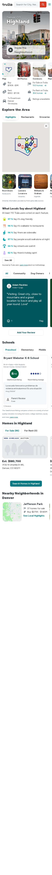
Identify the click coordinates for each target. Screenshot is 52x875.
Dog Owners (37, 273)
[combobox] (30, 4)
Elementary (27, 349)
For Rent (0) (30, 430)
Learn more (24, 265)
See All (9, 260)
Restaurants (27, 117)
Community (19, 273)
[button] (43, 4)
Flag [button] (41, 321)
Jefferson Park (33, 504)
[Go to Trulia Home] (8, 4)
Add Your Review (26, 332)
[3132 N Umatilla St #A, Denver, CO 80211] (25, 447)
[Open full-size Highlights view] (46, 126)
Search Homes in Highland (26, 483)
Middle (42, 349)
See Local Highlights (34, 515)
